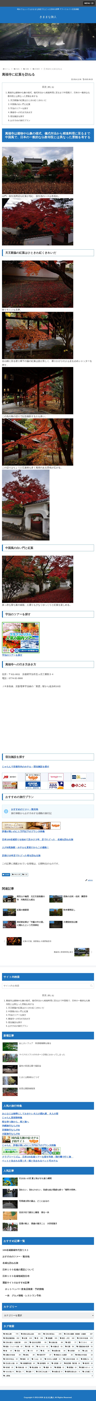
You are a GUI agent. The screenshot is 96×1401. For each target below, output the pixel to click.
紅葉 (25, 874)
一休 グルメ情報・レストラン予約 (23, 1295)
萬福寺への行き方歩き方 (21, 112)
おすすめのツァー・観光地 (16, 1256)
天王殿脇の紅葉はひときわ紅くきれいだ (28, 100)
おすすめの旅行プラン (20, 120)
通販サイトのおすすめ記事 (16, 1282)
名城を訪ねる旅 (10, 1263)
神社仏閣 (17, 874)
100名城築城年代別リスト (15, 1250)
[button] (91, 985)
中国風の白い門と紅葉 (20, 104)
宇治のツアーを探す (19, 108)
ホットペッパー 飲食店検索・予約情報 (24, 1289)
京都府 (7, 874)
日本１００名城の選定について (18, 1269)
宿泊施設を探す (17, 116)
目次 (44, 87)
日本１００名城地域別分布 (16, 1276)
